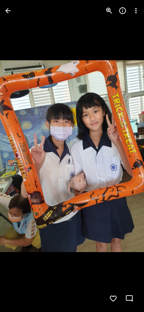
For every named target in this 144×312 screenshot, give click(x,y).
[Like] (113, 299)
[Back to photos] (8, 11)
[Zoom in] (109, 10)
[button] (18, 156)
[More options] (136, 10)
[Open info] (122, 10)
